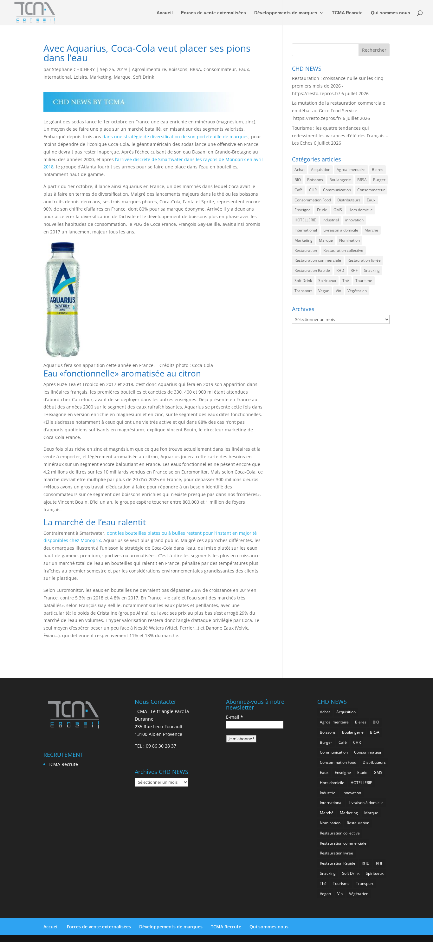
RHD (340, 270)
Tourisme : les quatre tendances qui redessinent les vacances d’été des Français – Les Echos (340, 135)
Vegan (323, 290)
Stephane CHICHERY (73, 69)
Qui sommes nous (390, 12)
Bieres (377, 169)
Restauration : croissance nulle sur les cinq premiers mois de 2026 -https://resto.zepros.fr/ (338, 85)
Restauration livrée (364, 260)
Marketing (100, 77)
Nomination (349, 240)
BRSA (195, 69)
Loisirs (80, 77)
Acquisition (320, 169)
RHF (354, 270)
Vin (338, 290)
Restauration (305, 250)
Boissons (178, 69)
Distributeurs (348, 200)
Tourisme (363, 280)
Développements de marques (285, 12)
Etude (322, 210)
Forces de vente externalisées (213, 12)
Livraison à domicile (340, 230)
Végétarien (357, 290)
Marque (122, 77)
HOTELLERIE (305, 220)
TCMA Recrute (347, 12)
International (57, 77)
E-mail (234, 717)
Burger (379, 179)
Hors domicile (360, 210)
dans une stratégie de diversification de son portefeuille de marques (175, 137)
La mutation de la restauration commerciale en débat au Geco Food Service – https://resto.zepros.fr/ (338, 110)
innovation (354, 220)
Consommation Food (312, 200)
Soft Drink (143, 77)
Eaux (244, 69)
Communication (337, 190)
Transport (303, 290)
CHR (313, 190)
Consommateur (220, 69)
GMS (337, 210)
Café (298, 190)
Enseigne (302, 210)
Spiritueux (327, 280)
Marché (371, 230)
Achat (299, 169)
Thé (345, 280)
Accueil (165, 12)
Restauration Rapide (312, 270)
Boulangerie (340, 179)
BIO (297, 179)
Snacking (372, 270)
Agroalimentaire (149, 69)
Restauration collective (343, 250)
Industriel (330, 220)
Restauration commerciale (317, 260)
